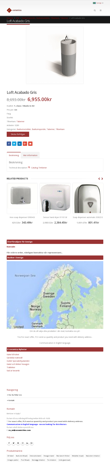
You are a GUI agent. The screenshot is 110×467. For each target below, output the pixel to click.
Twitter (14, 144)
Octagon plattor (13, 460)
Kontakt (11, 246)
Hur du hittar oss (15, 395)
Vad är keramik (13, 370)
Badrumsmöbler (24, 129)
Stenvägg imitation (38, 460)
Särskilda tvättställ (14, 357)
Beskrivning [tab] (14, 155)
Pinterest (18, 443)
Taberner (20, 121)
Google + (25, 144)
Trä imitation (51, 460)
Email (30, 144)
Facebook (9, 144)
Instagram (23, 443)
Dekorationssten (35, 456)
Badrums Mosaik (22, 456)
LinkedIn (19, 144)
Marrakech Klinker (63, 456)
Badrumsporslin (39, 129)
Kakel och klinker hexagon (18, 364)
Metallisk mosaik (78, 456)
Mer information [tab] (30, 155)
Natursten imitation (93, 456)
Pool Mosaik (25, 460)
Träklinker (11, 367)
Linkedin (27, 443)
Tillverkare (60, 129)
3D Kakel (10, 456)
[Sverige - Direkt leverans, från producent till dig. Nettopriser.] (14, 10)
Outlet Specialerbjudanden (18, 361)
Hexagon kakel (49, 456)
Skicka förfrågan (18, 134)
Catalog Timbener (39, 167)
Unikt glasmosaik (64, 460)
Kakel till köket (13, 354)
